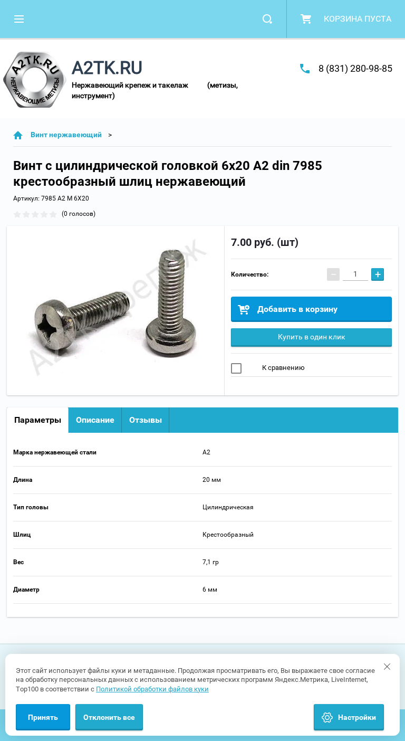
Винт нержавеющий (66, 134)
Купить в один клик (311, 336)
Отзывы (145, 420)
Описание (95, 420)
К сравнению (283, 368)
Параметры (37, 420)
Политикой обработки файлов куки (152, 689)
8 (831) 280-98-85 (355, 68)
